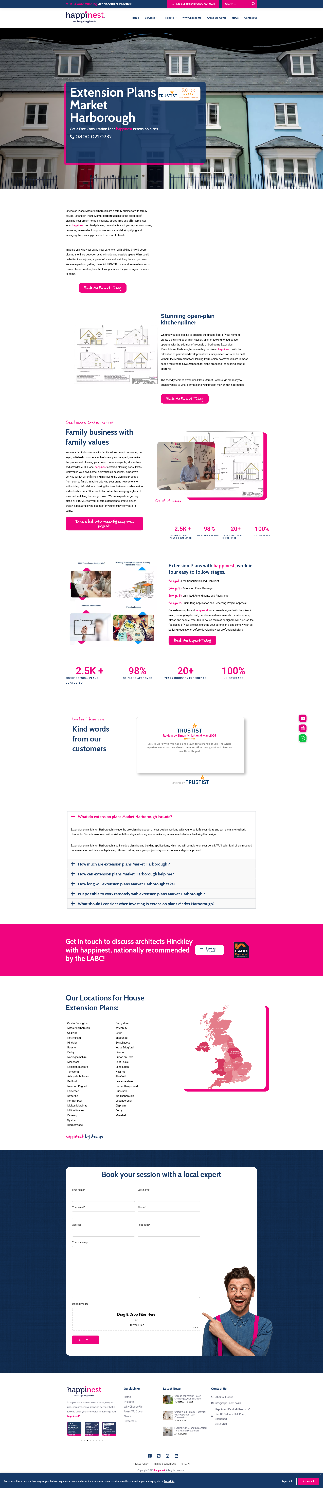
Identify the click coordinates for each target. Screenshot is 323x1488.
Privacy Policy (141, 1464)
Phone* (142, 1207)
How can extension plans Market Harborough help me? (126, 874)
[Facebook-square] (150, 1456)
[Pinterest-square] (159, 1456)
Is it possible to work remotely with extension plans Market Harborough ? (141, 893)
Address (76, 1224)
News (235, 17)
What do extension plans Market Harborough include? (125, 816)
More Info (169, 1481)
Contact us (250, 17)
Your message (80, 1242)
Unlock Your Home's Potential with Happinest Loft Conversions (190, 1415)
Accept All (308, 1481)
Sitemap (186, 1464)
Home (135, 17)
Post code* (144, 1224)
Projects (169, 17)
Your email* (78, 1207)
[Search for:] (239, 4)
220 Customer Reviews (188, 97)
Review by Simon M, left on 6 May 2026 (189, 735)
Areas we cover (216, 17)
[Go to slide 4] (90, 1440)
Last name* (144, 1189)
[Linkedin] (177, 1456)
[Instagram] (168, 1456)
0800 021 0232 (93, 136)
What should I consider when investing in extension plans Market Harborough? (146, 903)
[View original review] (189, 732)
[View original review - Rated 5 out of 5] (189, 738)
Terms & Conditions (165, 1464)
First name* (78, 1189)
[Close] (320, 1474)
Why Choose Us (191, 17)
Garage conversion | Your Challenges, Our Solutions (188, 1397)
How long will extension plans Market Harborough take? (126, 883)
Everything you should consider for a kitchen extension (190, 1429)
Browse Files (136, 1325)
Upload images (80, 1303)
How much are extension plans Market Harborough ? (124, 864)
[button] (161, 816)
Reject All (287, 1481)
